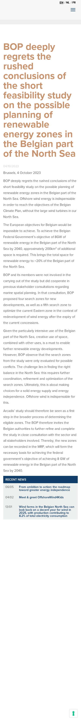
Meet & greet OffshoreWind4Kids (41, 497)
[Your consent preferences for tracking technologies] (73, 713)
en (61, 2)
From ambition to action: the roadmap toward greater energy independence (44, 488)
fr (74, 2)
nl (68, 2)
